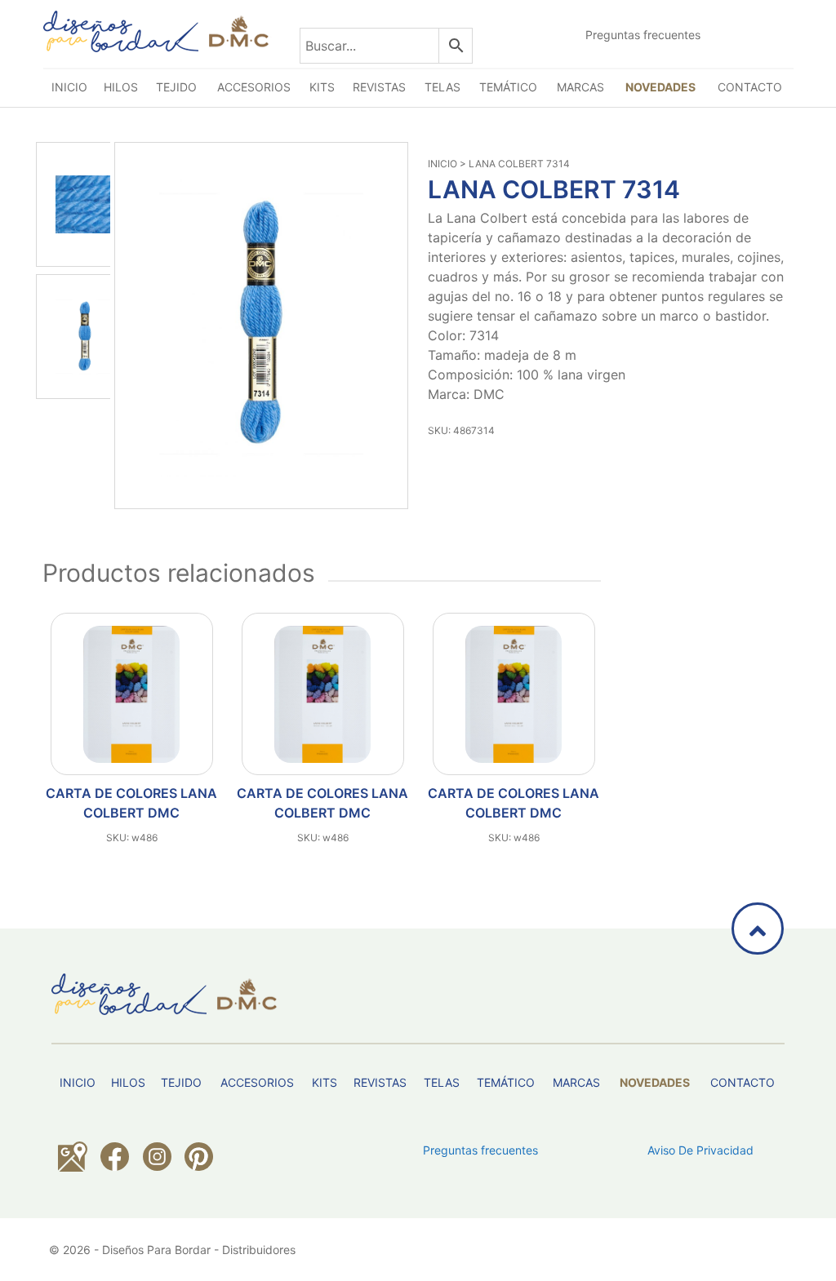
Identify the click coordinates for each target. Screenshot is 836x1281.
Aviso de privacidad (700, 1150)
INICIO (442, 163)
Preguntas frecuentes (642, 35)
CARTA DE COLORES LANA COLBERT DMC (131, 803)
